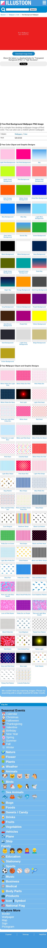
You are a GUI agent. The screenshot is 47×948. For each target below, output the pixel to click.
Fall (8, 744)
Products (12, 896)
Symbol (20, 900)
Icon (9, 900)
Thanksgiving (14, 723)
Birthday (11, 730)
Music (10, 876)
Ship (9, 841)
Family (6, 846)
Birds (10, 781)
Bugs (9, 802)
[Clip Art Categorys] (44, 4)
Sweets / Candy (17, 812)
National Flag (15, 905)
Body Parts (14, 891)
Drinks (10, 817)
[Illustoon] (16, 4)
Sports (10, 866)
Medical (11, 886)
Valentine (11, 727)
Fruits (10, 822)
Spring (10, 737)
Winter (10, 747)
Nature (10, 752)
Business (12, 881)
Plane (10, 836)
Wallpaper (12, 14)
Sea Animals (15, 792)
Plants (10, 761)
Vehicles (12, 831)
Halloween (12, 720)
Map (4, 920)
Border (6, 913)
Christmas (12, 717)
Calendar (11, 713)
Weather (12, 766)
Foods (10, 807)
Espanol (8, 934)
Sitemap (26, 934)
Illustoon (3, 14)
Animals (11, 771)
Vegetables (14, 826)
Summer (11, 740)
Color (17, 14)
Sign (4, 923)
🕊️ (34, 786)
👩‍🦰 (27, 850)
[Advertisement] (23, 95)
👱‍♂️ (34, 850)
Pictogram (8, 926)
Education (13, 856)
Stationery (13, 861)
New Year (12, 734)
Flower (11, 757)
